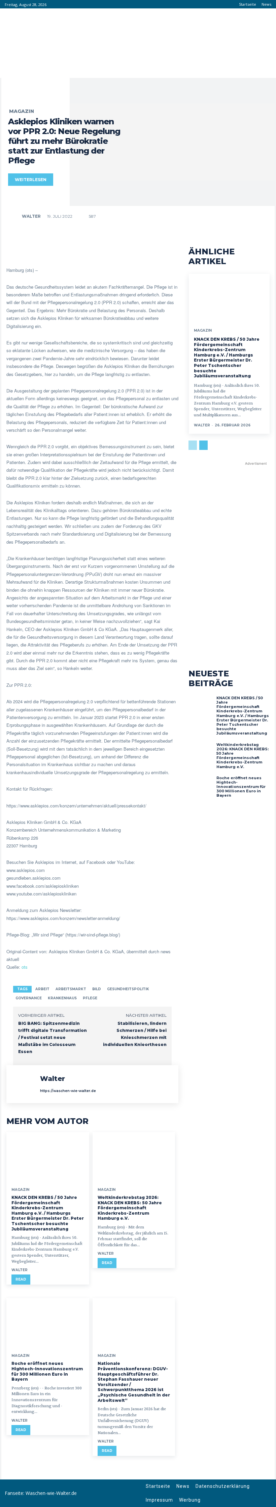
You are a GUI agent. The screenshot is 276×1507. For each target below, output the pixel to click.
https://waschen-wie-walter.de (68, 1091)
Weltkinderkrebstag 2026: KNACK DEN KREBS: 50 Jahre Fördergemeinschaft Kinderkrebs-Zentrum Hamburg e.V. (130, 1208)
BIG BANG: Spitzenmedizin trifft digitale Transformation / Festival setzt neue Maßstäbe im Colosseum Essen (52, 1037)
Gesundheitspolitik (128, 989)
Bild (96, 989)
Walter (31, 216)
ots (25, 967)
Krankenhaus (62, 998)
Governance (28, 998)
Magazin (21, 111)
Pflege (90, 998)
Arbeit (42, 989)
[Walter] (14, 216)
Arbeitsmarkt (71, 989)
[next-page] (203, 445)
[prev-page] (192, 445)
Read (20, 1279)
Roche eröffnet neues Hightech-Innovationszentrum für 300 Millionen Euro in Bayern (47, 1371)
